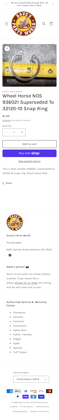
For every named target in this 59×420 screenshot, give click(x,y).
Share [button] (9, 183)
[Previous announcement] (6, 4)
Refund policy (42, 406)
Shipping (6, 120)
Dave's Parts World (28, 402)
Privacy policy (26, 406)
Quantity (6, 126)
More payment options (30, 161)
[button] (6, 23)
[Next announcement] (53, 4)
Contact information (39, 411)
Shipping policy (20, 411)
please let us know (26, 282)
